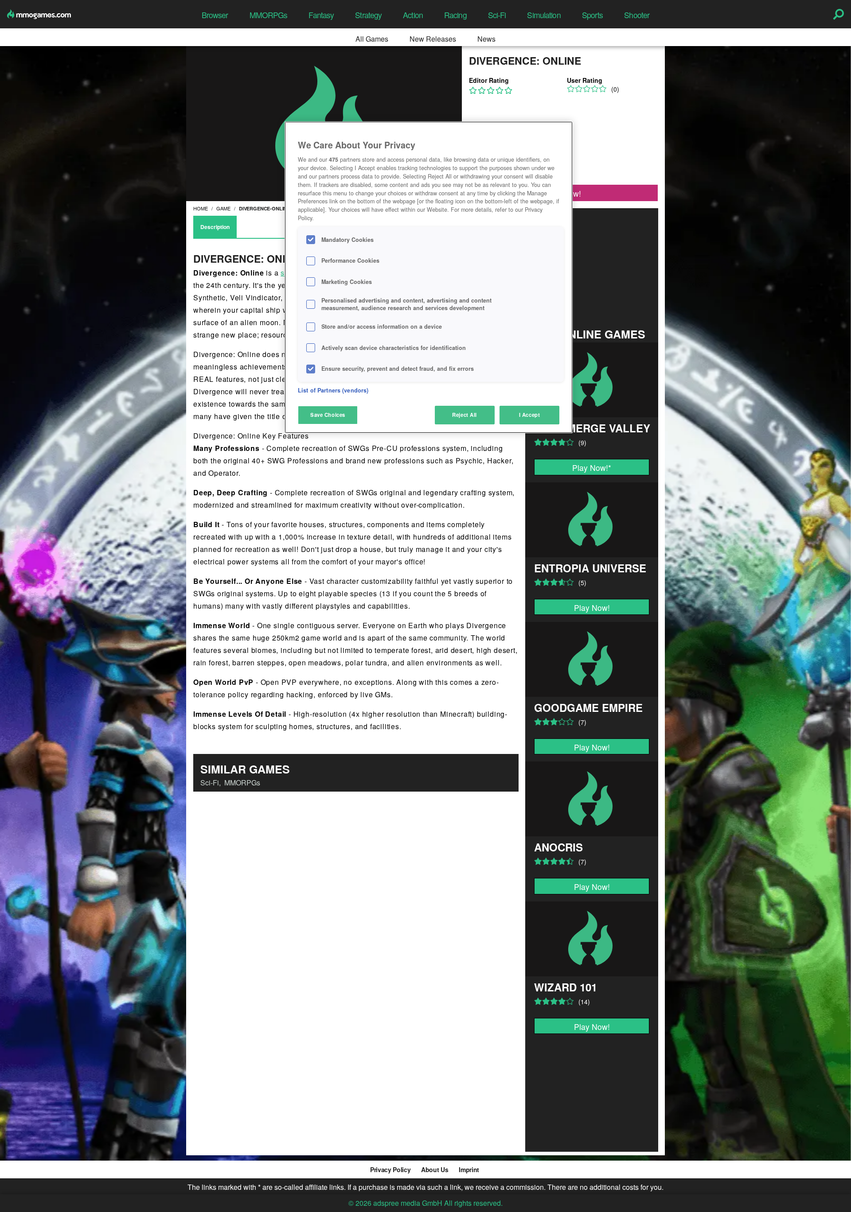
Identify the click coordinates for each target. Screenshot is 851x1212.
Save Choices (327, 414)
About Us (434, 1169)
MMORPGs (269, 14)
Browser (215, 14)
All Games (371, 39)
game (223, 208)
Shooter (636, 14)
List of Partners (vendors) (333, 390)
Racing (455, 14)
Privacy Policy (390, 1169)
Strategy (368, 14)
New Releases (433, 39)
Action (413, 14)
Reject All (464, 414)
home (200, 208)
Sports (592, 14)
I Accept (529, 414)
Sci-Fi (497, 14)
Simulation (543, 14)
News (486, 39)
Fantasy (321, 14)
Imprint (469, 1169)
